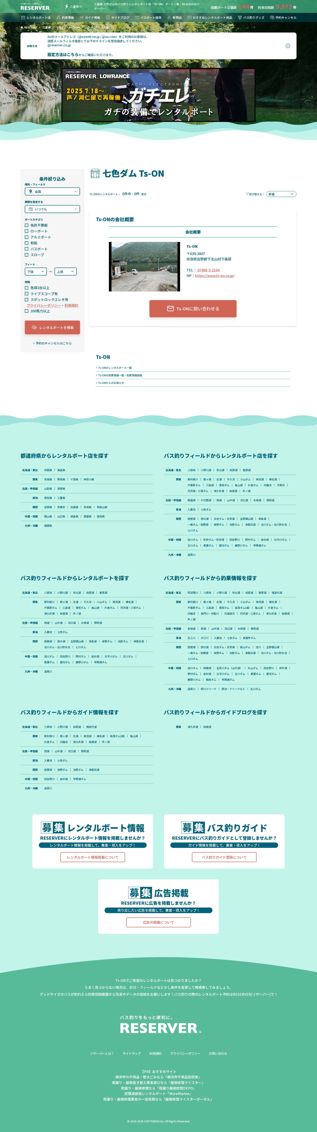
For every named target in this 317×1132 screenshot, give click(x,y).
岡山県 (48, 516)
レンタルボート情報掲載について (93, 857)
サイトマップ (132, 1053)
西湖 (219, 500)
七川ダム (193, 530)
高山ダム (245, 647)
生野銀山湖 (246, 518)
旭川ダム (193, 539)
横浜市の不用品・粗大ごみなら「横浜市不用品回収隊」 (158, 1076)
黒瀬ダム (208, 545)
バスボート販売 (151, 17)
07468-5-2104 (208, 269)
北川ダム (255, 689)
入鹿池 (191, 509)
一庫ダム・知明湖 (198, 524)
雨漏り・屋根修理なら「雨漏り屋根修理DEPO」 (158, 1088)
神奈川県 (89, 479)
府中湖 (283, 668)
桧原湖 (233, 470)
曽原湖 (247, 470)
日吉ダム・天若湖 (224, 518)
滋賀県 (48, 507)
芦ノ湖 (246, 491)
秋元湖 (220, 470)
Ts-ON (103, 356)
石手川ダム (280, 539)
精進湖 (191, 500)
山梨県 (48, 488)
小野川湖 (206, 470)
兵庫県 (74, 507)
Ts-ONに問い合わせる (197, 308)
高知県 (101, 516)
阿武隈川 (193, 592)
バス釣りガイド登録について (224, 857)
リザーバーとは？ (102, 1053)
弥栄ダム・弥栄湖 (213, 539)
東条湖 (262, 518)
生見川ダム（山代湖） (229, 668)
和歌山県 (102, 507)
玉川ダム (193, 545)
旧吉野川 (234, 539)
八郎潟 (191, 470)
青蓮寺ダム (249, 638)
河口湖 (244, 500)
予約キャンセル (286, 17)
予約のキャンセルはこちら (54, 343)
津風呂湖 (250, 524)
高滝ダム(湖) (242, 607)
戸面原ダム (194, 485)
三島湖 (210, 485)
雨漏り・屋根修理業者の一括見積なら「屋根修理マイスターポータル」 (158, 1099)
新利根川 (193, 479)
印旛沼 (267, 485)
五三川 (191, 638)
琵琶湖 (191, 518)
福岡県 (48, 525)
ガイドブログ (120, 17)
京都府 (61, 507)
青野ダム (219, 524)
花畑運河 (229, 613)
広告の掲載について (158, 922)
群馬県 (61, 479)
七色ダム (206, 509)
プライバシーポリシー (44, 305)
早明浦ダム (259, 545)
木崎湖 (257, 500)
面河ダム (224, 545)
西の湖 (205, 518)
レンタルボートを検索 (56, 327)
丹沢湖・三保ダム (198, 491)
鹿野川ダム (241, 545)
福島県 (61, 470)
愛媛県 (87, 516)
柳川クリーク (208, 689)
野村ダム (250, 539)
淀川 (258, 647)
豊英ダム (224, 485)
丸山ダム (253, 668)
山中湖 (231, 500)
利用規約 (71, 305)
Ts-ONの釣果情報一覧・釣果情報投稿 (120, 375)
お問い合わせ (218, 1053)
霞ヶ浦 (207, 479)
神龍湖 (207, 668)
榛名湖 (273, 479)
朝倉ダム (211, 679)
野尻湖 (270, 500)
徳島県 (74, 516)
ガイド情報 (92, 17)
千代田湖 (206, 500)
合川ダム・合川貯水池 (274, 524)
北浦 (219, 479)
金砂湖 (265, 539)
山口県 (61, 516)
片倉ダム (253, 485)
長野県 (61, 488)
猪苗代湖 (277, 592)
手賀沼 (281, 485)
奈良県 (87, 507)
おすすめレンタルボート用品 (212, 17)
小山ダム (245, 479)
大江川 (205, 638)
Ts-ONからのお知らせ (111, 383)
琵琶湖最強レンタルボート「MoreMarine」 (158, 1093)
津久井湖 (219, 491)
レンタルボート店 (39, 17)
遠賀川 (191, 554)
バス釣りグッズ (253, 17)
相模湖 (233, 491)
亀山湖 (239, 485)
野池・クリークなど (233, 689)
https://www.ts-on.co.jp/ (215, 275)
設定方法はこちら (62, 54)
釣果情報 (68, 17)
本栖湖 (191, 628)
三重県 (74, 6)
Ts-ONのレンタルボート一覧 (115, 367)
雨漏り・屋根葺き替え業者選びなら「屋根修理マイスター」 (158, 1082)
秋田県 (48, 470)
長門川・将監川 (210, 613)
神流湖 (260, 479)
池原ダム (234, 524)
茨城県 (48, 479)
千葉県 (74, 479)
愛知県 (48, 498)
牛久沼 (231, 479)
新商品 (177, 17)
